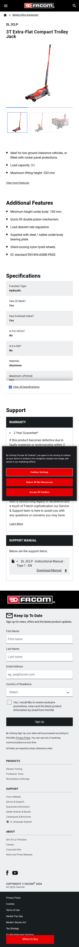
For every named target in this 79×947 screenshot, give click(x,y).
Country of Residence (18, 684)
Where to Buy (30, 939)
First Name (12, 631)
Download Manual (49, 570)
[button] (7, 872)
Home (5, 15)
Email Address (14, 666)
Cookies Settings (39, 472)
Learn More (16, 523)
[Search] (74, 6)
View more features (17, 182)
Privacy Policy (23, 738)
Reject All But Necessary (39, 482)
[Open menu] (6, 6)
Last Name (12, 648)
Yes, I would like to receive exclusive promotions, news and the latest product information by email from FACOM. (37, 706)
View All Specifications (26, 386)
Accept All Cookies (39, 492)
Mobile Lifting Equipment (25, 15)
